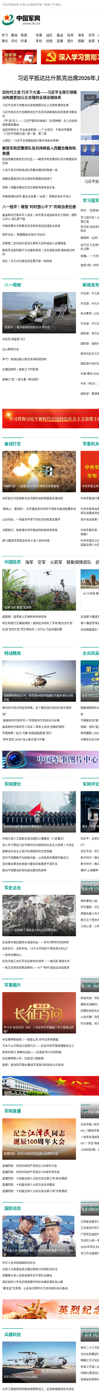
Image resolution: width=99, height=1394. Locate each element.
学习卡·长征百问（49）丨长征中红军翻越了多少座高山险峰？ (39, 1029)
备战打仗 (12, 444)
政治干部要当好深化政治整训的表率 (24, 870)
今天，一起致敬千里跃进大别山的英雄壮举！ (31, 930)
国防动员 (12, 1215)
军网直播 (12, 1117)
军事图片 (12, 985)
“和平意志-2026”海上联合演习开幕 (23, 739)
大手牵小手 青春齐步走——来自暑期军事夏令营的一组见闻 (38, 1259)
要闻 (14, 35)
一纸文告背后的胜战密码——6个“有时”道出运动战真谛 (35, 967)
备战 (60, 35)
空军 (91, 35)
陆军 (70, 35)
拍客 (91, 40)
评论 (14, 40)
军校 (39, 40)
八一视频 (12, 285)
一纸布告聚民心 (12, 955)
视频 (49, 40)
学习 (5, 35)
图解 (81, 40)
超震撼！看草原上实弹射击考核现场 (24, 616)
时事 (24, 40)
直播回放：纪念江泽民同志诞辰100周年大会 (31, 1160)
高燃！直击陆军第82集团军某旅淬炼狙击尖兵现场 (33, 1065)
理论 (5, 40)
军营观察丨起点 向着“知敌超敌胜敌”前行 (27, 733)
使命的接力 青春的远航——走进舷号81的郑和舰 (31, 1052)
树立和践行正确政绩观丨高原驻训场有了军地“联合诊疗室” (37, 623)
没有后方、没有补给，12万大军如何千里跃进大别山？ (35, 948)
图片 (70, 40)
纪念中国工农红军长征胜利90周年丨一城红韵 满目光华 (36, 961)
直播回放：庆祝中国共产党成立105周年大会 (29, 1172)
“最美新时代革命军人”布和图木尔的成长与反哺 (30, 720)
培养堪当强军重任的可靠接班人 (23, 826)
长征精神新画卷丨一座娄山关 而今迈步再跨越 (30, 1039)
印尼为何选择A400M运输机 (21, 1383)
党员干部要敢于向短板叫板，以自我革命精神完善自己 (35, 857)
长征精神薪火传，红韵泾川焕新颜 (23, 1058)
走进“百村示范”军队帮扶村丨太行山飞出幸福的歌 (32, 629)
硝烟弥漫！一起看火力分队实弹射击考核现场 (31, 486)
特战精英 (12, 653)
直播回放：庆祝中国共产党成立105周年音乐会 (31, 1178)
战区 (49, 35)
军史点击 (12, 888)
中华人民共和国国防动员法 (18, 1269)
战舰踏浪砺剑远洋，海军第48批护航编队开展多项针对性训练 (38, 697)
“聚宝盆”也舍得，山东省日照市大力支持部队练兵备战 (35, 1295)
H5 (85, 1117)
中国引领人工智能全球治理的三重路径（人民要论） (34, 838)
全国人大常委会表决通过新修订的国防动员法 (30, 1275)
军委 (39, 35)
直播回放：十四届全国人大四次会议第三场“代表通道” (35, 1197)
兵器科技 (12, 1341)
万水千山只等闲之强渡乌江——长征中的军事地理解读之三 (38, 1046)
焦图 (24, 35)
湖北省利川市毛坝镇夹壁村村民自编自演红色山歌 (32, 1288)
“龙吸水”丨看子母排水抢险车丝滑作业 (27, 327)
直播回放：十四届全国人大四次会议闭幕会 (28, 1191)
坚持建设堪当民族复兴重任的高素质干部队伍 (30, 864)
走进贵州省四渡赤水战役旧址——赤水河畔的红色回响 (35, 942)
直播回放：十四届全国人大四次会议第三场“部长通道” (35, 1185)
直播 (60, 40)
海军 (81, 35)
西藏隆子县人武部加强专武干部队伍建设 (27, 1282)
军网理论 (12, 784)
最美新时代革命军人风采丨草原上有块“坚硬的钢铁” (33, 727)
